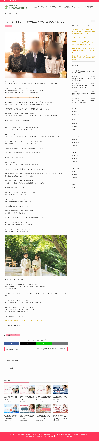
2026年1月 (76, 133)
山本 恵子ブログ (8, 26)
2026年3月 (76, 129)
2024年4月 (76, 187)
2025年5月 (76, 155)
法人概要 (76, 434)
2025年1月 (76, 165)
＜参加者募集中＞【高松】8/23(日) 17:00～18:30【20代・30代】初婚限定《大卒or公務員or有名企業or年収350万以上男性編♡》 (83, 31)
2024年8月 (76, 174)
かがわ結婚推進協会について (24, 434)
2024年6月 (76, 181)
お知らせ (76, 111)
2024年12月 (76, 168)
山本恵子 (12, 368)
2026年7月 (76, 123)
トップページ (13, 434)
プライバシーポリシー (60, 436)
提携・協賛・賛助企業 (67, 434)
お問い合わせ (51, 436)
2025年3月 (76, 161)
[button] (11, 343)
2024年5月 (76, 184)
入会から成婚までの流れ (44, 434)
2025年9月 (76, 145)
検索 (93, 21)
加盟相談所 (34, 434)
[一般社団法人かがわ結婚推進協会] (16, 7)
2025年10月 (76, 142)
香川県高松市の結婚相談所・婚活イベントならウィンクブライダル (23, 321)
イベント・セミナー (56, 434)
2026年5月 (76, 126)
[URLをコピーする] (60, 343)
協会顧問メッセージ (84, 434)
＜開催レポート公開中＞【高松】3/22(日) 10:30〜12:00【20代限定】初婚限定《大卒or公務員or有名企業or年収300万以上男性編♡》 (83, 43)
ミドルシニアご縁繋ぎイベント (79, 37)
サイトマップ (70, 436)
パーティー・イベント (79, 114)
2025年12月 (76, 136)
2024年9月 (76, 171)
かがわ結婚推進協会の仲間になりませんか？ (36, 436)
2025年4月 (76, 158)
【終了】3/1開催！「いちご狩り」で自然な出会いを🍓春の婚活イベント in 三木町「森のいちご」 (83, 50)
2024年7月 (76, 177)
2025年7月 (76, 149)
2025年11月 (76, 139)
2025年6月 (76, 152)
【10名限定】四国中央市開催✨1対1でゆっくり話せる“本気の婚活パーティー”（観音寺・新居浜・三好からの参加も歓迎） (83, 57)
